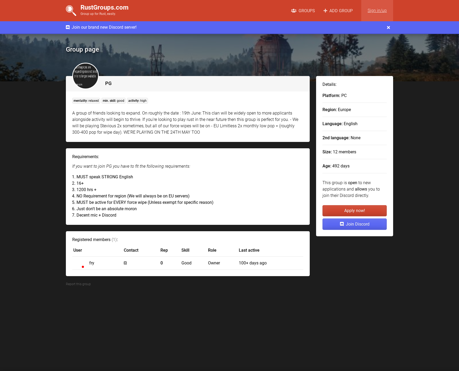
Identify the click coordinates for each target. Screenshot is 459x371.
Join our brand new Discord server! (103, 27)
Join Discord (356, 224)
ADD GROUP (340, 11)
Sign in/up (377, 11)
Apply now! (354, 210)
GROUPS (305, 11)
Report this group (78, 284)
